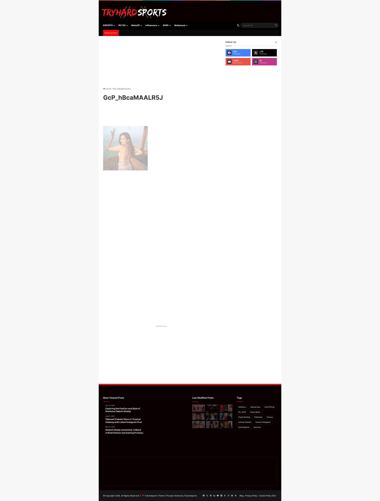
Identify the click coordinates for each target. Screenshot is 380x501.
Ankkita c (242, 407)
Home (108, 89)
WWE (166, 25)
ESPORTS (108, 25)
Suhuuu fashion (244, 422)
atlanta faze (255, 407)
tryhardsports (243, 427)
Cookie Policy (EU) (267, 495)
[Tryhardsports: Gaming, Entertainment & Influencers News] (134, 12)
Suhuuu (270, 417)
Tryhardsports (190, 495)
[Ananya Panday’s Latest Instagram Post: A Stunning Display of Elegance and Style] (226, 424)
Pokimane (258, 417)
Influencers (151, 25)
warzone (257, 427)
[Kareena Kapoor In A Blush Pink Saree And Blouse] (198, 416)
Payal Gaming (244, 417)
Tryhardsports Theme (154, 495)
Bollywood (179, 25)
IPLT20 (122, 25)
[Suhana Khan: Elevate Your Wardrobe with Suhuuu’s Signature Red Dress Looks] (198, 408)
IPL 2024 (242, 412)
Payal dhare (255, 412)
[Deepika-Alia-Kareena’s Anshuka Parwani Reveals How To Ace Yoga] (226, 408)
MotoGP (135, 25)
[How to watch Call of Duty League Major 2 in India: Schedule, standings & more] (212, 408)
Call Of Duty (270, 407)
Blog (242, 495)
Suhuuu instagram (262, 422)
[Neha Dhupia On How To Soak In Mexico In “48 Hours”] (198, 424)
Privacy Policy (251, 495)
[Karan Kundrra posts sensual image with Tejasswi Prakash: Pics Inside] (226, 416)
